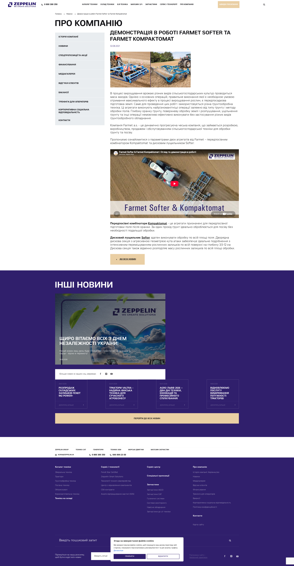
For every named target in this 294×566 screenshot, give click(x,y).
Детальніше (118, 551)
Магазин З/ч (136, 4)
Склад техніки (107, 4)
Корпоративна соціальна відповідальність (212, 503)
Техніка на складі (63, 499)
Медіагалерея (199, 481)
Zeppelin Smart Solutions (112, 477)
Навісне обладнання (156, 507)
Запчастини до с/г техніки (159, 512)
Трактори (59, 477)
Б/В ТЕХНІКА (122, 4)
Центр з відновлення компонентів (116, 485)
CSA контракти (107, 490)
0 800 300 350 (50, 5)
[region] (147, 549)
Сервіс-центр (153, 467)
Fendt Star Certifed (109, 472)
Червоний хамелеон (198, 558)
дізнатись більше (66, 405)
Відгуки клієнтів (200, 485)
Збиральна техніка (63, 472)
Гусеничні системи (155, 499)
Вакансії (196, 498)
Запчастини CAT (154, 494)
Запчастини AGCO (155, 490)
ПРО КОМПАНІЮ (187, 4)
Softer (145, 238)
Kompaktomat (157, 223)
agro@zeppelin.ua (66, 455)
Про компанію (200, 467)
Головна (58, 14)
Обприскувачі (61, 490)
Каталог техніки (63, 467)
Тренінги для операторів (204, 494)
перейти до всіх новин (147, 419)
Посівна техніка (62, 485)
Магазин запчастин (160, 450)
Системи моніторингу (157, 503)
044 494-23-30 (119, 455)
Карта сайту (198, 525)
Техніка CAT (81, 450)
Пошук (264, 4)
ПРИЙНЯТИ (129, 556)
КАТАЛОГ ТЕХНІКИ (89, 4)
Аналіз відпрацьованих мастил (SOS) (117, 494)
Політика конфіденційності (205, 507)
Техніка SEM (115, 450)
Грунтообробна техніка (65, 481)
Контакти (197, 516)
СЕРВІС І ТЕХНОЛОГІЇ (168, 4)
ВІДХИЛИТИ (163, 556)
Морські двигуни (136, 450)
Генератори (98, 450)
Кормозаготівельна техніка (67, 494)
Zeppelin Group (62, 450)
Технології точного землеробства (116, 481)
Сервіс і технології (110, 467)
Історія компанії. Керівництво (206, 472)
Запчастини (153, 485)
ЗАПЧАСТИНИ (151, 4)
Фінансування (199, 490)
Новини (69, 14)
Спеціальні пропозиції (158, 476)
